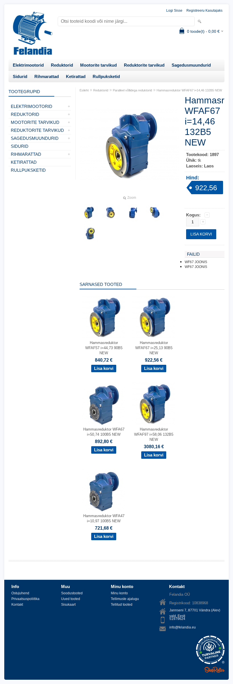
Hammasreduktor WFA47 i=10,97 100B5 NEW (103, 518)
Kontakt (17, 605)
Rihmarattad (46, 76)
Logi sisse (174, 11)
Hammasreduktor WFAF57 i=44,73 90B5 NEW (103, 348)
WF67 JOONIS (196, 262)
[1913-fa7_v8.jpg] (89, 213)
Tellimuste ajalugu (125, 599)
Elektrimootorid (28, 65)
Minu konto (119, 593)
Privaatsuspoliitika (25, 599)
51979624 (177, 619)
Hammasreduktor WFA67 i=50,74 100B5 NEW (103, 432)
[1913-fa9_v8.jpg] (111, 213)
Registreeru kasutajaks (204, 11)
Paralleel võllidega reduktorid (132, 90)
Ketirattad (76, 76)
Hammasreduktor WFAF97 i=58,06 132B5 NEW (153, 434)
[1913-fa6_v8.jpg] (133, 213)
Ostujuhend (20, 593)
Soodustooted (72, 593)
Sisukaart (68, 605)
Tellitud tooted (121, 605)
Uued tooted (70, 599)
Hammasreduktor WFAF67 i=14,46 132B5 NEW (189, 90)
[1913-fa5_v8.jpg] (155, 213)
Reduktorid (62, 65)
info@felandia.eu (182, 627)
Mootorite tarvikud (98, 65)
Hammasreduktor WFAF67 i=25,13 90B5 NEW (153, 348)
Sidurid (20, 76)
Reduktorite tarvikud (144, 65)
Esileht (84, 90)
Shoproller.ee (214, 670)
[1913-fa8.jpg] (89, 233)
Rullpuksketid (106, 76)
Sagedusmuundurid (191, 65)
